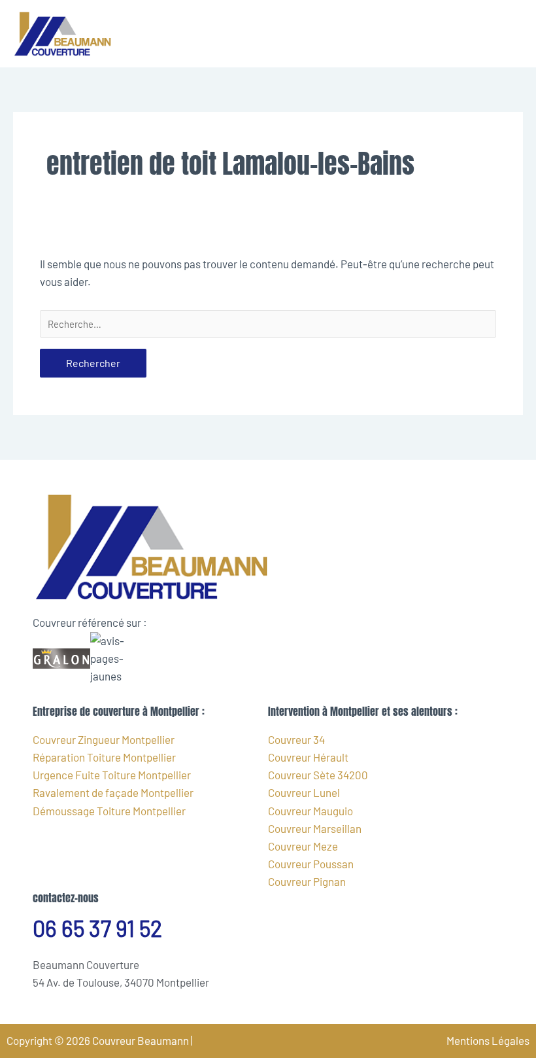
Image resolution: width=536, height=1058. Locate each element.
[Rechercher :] (268, 324)
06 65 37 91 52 (97, 928)
